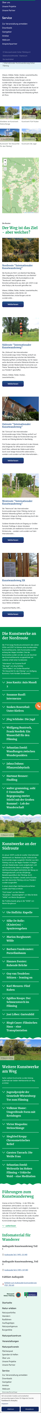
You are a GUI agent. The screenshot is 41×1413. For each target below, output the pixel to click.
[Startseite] (12, 1294)
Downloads (7, 27)
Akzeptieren (29, 1409)
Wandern (6, 1316)
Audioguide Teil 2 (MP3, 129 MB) (16, 1270)
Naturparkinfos (9, 1312)
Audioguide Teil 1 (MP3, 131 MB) (15, 1255)
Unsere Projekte (9, 6)
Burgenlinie (7, 1330)
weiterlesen (10, 1225)
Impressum (23, 56)
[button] (7, 190)
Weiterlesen (16, 304)
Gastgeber (7, 31)
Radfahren (6, 1319)
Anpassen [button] (5, 1404)
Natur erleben (9, 1308)
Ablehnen (10, 1409)
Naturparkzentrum (11, 1335)
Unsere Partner (8, 10)
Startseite (7, 1302)
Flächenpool (7, 1351)
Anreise (5, 35)
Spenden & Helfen (10, 1354)
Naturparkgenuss (10, 1326)
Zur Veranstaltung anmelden (14, 23)
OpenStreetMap (31, 212)
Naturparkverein (10, 1346)
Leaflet (25, 212)
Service (7, 18)
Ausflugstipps (8, 1323)
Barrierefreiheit (8, 59)
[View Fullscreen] (5, 168)
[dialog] (20, 1403)
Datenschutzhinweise (10, 56)
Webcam (6, 40)
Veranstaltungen (10, 1341)
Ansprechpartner (9, 44)
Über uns (6, 2)
